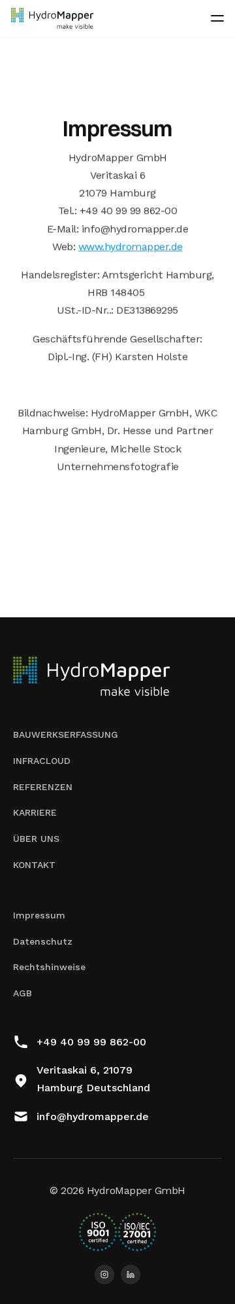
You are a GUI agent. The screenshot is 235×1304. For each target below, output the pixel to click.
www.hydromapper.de (130, 246)
